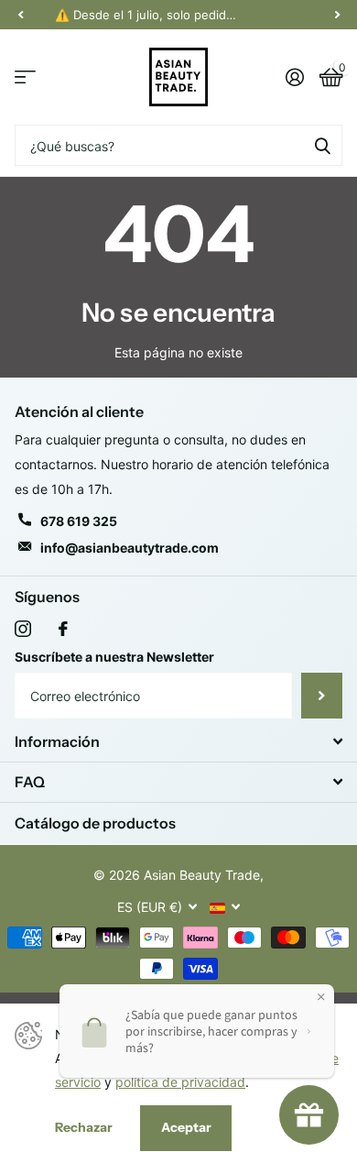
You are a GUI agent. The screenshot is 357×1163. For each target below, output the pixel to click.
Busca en (322, 145)
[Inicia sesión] (294, 77)
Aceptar (186, 1127)
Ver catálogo (25, 77)
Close (178, 741)
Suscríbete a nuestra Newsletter (114, 656)
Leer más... (276, 14)
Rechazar (84, 1127)
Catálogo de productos (95, 823)
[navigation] (20, 15)
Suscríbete (321, 696)
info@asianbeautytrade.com (129, 547)
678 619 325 (78, 521)
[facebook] (63, 628)
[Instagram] (23, 628)
